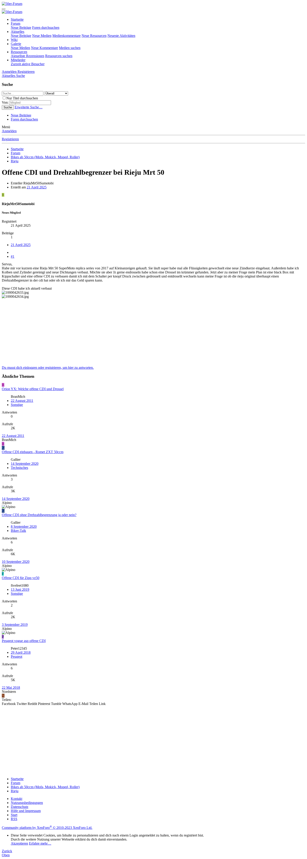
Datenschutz (19, 807)
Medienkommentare (66, 36)
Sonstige (17, 405)
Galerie (16, 44)
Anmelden (9, 131)
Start (14, 815)
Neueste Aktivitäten (121, 36)
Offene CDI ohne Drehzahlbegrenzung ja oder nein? (39, 515)
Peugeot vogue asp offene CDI (24, 641)
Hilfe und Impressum (26, 811)
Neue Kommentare (44, 48)
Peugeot (16, 656)
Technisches (19, 468)
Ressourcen (19, 52)
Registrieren (10, 139)
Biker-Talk (18, 530)
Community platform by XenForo (47, 828)
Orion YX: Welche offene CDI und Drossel (33, 389)
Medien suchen (69, 48)
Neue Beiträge (21, 27)
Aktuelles (17, 32)
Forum (15, 23)
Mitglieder (18, 60)
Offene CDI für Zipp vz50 (20, 578)
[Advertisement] (136, 334)
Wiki (14, 40)
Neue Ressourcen (94, 36)
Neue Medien (41, 36)
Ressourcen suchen (58, 56)
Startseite (17, 19)
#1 (12, 256)
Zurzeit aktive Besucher (27, 64)
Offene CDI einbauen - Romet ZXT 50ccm (32, 452)
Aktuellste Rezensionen (27, 56)
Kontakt (16, 799)
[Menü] (3, 9)
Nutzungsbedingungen (27, 803)
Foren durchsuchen (45, 27)
